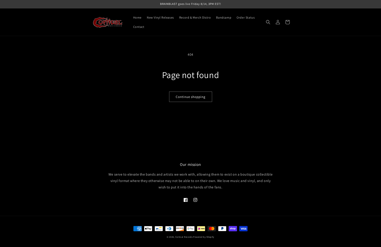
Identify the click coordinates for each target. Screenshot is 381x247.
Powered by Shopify (203, 237)
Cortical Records (184, 237)
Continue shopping (190, 97)
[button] (268, 22)
